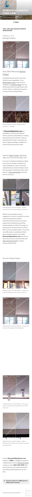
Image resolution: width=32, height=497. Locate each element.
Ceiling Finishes (9, 38)
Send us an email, (23, 463)
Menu (17, 22)
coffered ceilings (16, 85)
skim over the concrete (10, 241)
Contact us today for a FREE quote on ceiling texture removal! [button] (17, 481)
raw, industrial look (15, 172)
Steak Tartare (14, 155)
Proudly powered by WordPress (12, 492)
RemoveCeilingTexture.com (15, 11)
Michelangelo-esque (9, 82)
